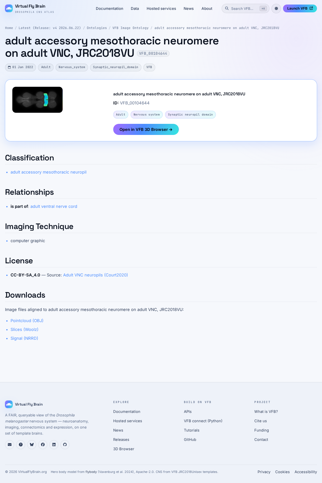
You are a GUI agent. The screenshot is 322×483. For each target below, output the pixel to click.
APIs (188, 411)
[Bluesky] (31, 444)
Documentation (109, 8)
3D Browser (123, 449)
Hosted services (161, 8)
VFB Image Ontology (130, 28)
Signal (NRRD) (24, 338)
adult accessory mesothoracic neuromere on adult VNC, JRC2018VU (216, 28)
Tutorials (191, 430)
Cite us (260, 421)
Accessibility (306, 472)
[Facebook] (42, 444)
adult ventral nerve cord (53, 206)
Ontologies (97, 28)
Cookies (282, 472)
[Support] (9, 444)
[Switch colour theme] (276, 8)
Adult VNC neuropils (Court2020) (95, 274)
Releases (121, 439)
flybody (91, 472)
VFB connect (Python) (203, 421)
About (207, 8)
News (189, 8)
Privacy (264, 472)
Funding (261, 430)
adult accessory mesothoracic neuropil (49, 172)
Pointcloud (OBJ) (27, 320)
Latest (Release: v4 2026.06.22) (50, 28)
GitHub (190, 439)
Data (135, 8)
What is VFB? (266, 411)
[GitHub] (64, 444)
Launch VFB (297, 8)
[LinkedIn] (53, 444)
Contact (261, 439)
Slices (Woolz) (24, 329)
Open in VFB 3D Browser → (146, 129)
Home (9, 28)
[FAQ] (20, 444)
